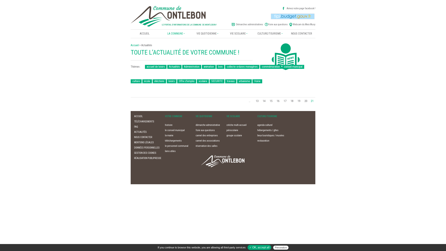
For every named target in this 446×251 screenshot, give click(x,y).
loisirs (171, 81)
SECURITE (217, 81)
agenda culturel (264, 125)
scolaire (203, 81)
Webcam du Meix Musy (304, 24)
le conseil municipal (175, 130)
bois (220, 66)
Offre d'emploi (186, 81)
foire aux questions (205, 130)
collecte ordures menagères (242, 66)
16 (278, 101)
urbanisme (244, 81)
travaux (231, 81)
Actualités (174, 66)
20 (306, 101)
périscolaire (232, 130)
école (147, 81)
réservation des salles (206, 145)
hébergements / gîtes (267, 130)
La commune (175, 33)
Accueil (144, 33)
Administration (191, 66)
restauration (263, 140)
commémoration (271, 66)
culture (136, 81)
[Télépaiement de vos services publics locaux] (292, 16)
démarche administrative (208, 125)
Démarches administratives (249, 24)
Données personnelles (147, 147)
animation (209, 66)
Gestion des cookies (145, 152)
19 (299, 101)
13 (257, 101)
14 (264, 101)
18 (292, 101)
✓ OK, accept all (259, 247)
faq (136, 126)
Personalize (281, 247)
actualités (140, 132)
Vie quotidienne (207, 33)
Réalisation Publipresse (147, 158)
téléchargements (144, 121)
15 (271, 101)
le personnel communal (176, 145)
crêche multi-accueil (236, 125)
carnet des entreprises (207, 135)
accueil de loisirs (156, 66)
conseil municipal (293, 66)
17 (285, 101)
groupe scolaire (234, 135)
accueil (138, 116)
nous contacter (301, 33)
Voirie (257, 81)
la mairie (169, 135)
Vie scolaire (238, 33)
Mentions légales (144, 142)
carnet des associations (208, 140)
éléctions (159, 81)
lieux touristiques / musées (270, 135)
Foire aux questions (278, 24)
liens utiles (170, 151)
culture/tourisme (269, 33)
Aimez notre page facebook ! (301, 8)
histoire (168, 125)
